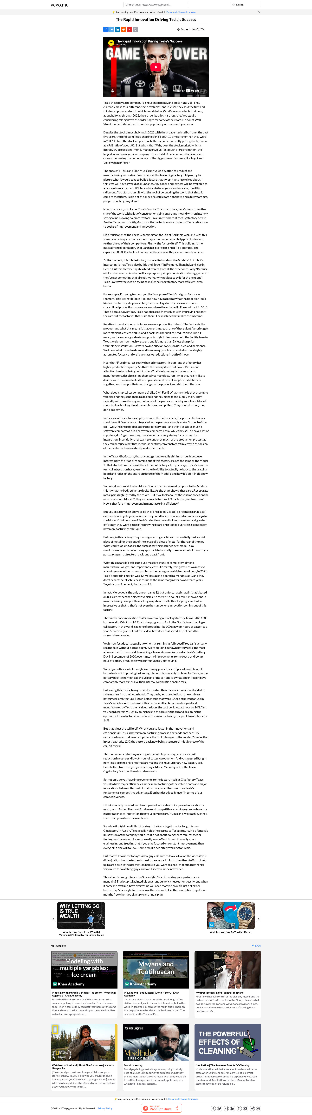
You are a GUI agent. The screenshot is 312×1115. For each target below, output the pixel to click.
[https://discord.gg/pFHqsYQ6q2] (258, 1108)
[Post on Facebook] (106, 29)
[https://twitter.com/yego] (219, 1108)
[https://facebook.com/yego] (213, 1108)
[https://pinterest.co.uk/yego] (239, 1108)
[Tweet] (111, 29)
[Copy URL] (135, 29)
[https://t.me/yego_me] (252, 1108)
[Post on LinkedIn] (117, 29)
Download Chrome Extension (181, 12)
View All (256, 945)
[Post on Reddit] (123, 29)
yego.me (60, 4)
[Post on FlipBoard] (129, 29)
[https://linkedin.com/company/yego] (232, 1108)
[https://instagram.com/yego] (226, 1108)
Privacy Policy (105, 1108)
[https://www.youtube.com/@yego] (245, 1108)
